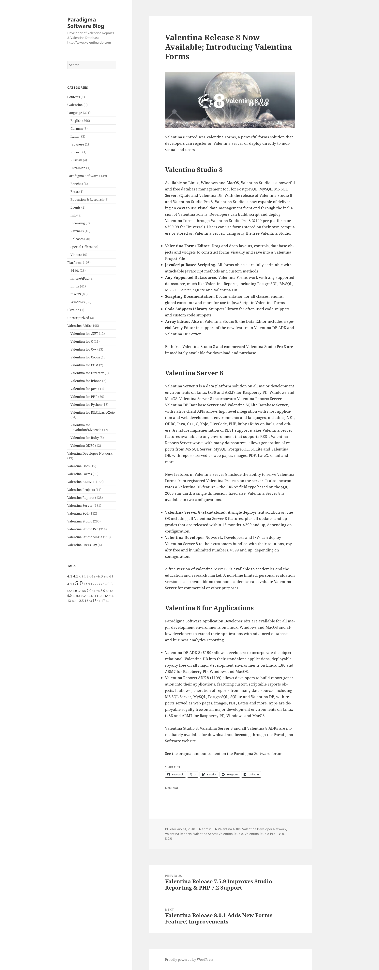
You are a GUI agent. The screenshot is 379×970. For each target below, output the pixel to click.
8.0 (102, 590)
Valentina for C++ (83, 349)
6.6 (84, 591)
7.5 (98, 591)
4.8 (100, 576)
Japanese (77, 144)
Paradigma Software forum (258, 753)
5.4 (105, 584)
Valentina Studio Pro (82, 529)
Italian (75, 136)
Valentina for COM (84, 365)
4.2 (75, 576)
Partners (77, 231)
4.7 (95, 576)
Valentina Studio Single (84, 537)
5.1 (85, 584)
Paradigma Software (83, 176)
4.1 (69, 576)
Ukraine (73, 310)
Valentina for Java (84, 389)
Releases (76, 239)
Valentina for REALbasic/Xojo (92, 412)
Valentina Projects (81, 490)
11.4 (106, 596)
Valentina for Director (87, 373)
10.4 (83, 596)
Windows (77, 302)
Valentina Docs (78, 466)
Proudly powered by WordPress (189, 959)
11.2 (99, 596)
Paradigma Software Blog (85, 22)
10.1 (78, 596)
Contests (73, 97)
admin (206, 829)
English (76, 120)
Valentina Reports (80, 497)
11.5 (111, 596)
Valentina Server (80, 505)
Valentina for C (81, 341)
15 (95, 600)
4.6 (91, 576)
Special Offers (81, 247)
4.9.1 (70, 584)
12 (69, 601)
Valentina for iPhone (85, 381)
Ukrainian (77, 168)
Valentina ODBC (82, 445)
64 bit (74, 270)
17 (103, 601)
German (76, 128)
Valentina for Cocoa (85, 357)
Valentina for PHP (84, 397)
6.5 (80, 591)
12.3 (74, 601)
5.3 (100, 584)
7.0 (88, 590)
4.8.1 (106, 576)
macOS (75, 294)
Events (75, 207)
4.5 (86, 576)
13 (86, 600)
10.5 (90, 596)
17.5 (108, 601)
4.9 (111, 576)
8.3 (107, 591)
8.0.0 (168, 838)
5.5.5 (69, 591)
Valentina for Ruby (84, 438)
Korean (76, 152)
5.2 (90, 584)
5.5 (110, 584)
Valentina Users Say (82, 545)
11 (95, 596)
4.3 (81, 576)
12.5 (80, 600)
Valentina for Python (86, 404)
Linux (74, 286)
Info (73, 215)
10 (73, 596)
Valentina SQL (78, 513)
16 (98, 601)
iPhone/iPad (79, 278)
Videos (75, 255)
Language (74, 113)
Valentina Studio (79, 521)
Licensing (77, 223)
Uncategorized (78, 318)
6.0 (75, 591)
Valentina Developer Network (89, 453)
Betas (74, 191)
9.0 (69, 595)
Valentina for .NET (84, 333)
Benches (76, 184)
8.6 (111, 591)
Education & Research (87, 199)
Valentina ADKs (79, 326)
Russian (76, 160)
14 (90, 601)
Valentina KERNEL (81, 482)
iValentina (75, 105)
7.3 (94, 591)
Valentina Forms (79, 474)
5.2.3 (95, 584)
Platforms (74, 262)
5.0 (79, 583)
